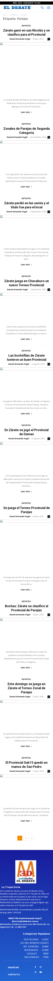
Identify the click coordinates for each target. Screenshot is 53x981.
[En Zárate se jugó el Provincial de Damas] (26, 456)
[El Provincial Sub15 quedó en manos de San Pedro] (26, 789)
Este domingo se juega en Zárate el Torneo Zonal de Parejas (26, 688)
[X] (35, 972)
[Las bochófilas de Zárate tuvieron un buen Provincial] (26, 382)
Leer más (25, 112)
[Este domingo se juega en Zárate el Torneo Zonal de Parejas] (26, 714)
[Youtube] (40, 972)
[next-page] (31, 838)
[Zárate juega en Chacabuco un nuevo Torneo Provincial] (26, 307)
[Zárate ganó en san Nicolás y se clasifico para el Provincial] (26, 68)
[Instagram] (40, 967)
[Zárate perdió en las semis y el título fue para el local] (26, 229)
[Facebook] (35, 967)
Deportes (26, 26)
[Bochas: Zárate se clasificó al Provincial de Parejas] (26, 632)
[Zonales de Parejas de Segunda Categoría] (26, 155)
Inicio (5, 15)
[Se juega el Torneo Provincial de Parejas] (26, 546)
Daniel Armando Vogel (20, 39)
